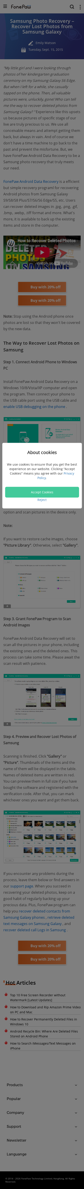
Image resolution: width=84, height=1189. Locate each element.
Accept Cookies (42, 492)
